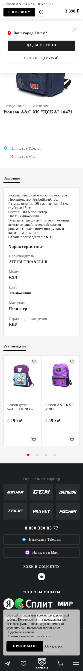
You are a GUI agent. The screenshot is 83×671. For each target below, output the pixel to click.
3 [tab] (46, 455)
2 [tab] (37, 455)
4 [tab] (54, 455)
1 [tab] (28, 455)
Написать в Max (45, 552)
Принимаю (25, 646)
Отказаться (53, 646)
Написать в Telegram (45, 539)
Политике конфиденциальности (28, 636)
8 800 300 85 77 (41, 527)
